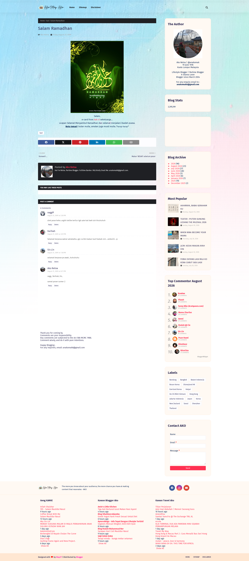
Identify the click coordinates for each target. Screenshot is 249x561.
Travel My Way (162, 531)
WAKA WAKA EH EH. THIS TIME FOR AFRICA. (174, 543)
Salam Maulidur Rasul (50, 516)
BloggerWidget (202, 357)
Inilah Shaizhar (47, 507)
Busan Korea (174, 385)
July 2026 (175, 168)
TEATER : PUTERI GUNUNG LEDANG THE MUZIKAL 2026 (193, 221)
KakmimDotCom (47, 531)
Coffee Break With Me (50, 514)
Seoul (186, 404)
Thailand (172, 408)
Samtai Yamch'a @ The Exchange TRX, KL (174, 516)
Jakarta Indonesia (176, 399)
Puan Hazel (183, 338)
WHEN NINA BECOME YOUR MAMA (193, 234)
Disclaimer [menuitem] (96, 7)
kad (47, 21)
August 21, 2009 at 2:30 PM (57, 215)
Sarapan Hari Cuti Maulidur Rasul (113, 531)
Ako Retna (44, 35)
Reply (50, 225)
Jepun (189, 399)
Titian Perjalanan (163, 507)
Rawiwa (181, 293)
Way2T (59, 557)
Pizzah (181, 300)
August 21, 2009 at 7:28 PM (57, 253)
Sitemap (196, 557)
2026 (173, 163)
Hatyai (188, 389)
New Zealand (174, 404)
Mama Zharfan (185, 312)
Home (42, 21)
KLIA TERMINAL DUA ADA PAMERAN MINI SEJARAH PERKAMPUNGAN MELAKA (177, 525)
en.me (158, 521)
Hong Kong (193, 394)
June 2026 (175, 171)
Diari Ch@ (44, 538)
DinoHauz (182, 344)
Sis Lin (50, 249)
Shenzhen (196, 404)
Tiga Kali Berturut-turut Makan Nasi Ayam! (117, 509)
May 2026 (175, 173)
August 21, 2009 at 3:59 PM (57, 234)
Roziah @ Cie (184, 325)
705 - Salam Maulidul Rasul (52, 509)
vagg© (50, 212)
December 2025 (178, 183)
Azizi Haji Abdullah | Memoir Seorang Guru (174, 509)
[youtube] (186, 488)
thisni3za (184, 350)
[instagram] (179, 488)
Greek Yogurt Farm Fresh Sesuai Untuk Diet (117, 516)
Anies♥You (160, 514)
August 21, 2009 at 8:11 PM (57, 271)
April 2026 (176, 176)
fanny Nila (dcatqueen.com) (190, 306)
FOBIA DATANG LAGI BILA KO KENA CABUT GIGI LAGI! (193, 261)
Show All (45, 546)
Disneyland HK (189, 385)
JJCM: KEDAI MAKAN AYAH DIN (192, 247)
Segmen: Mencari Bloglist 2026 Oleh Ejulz (116, 524)
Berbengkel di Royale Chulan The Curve (58, 533)
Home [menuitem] (72, 7)
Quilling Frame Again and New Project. (57, 541)
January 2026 (177, 178)
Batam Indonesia (197, 380)
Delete (56, 225)
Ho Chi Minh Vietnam (177, 394)
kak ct (97, 119)
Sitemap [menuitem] (83, 7)
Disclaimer (206, 557)
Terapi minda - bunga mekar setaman (115, 538)
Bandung (172, 380)
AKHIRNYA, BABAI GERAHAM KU (193, 207)
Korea (198, 399)
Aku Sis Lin (45, 521)
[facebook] (172, 488)
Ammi (180, 319)
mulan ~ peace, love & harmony (170, 541)
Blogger (79, 557)
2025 (173, 181)
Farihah (51, 231)
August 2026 (177, 166)
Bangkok (183, 380)
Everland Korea (175, 389)
